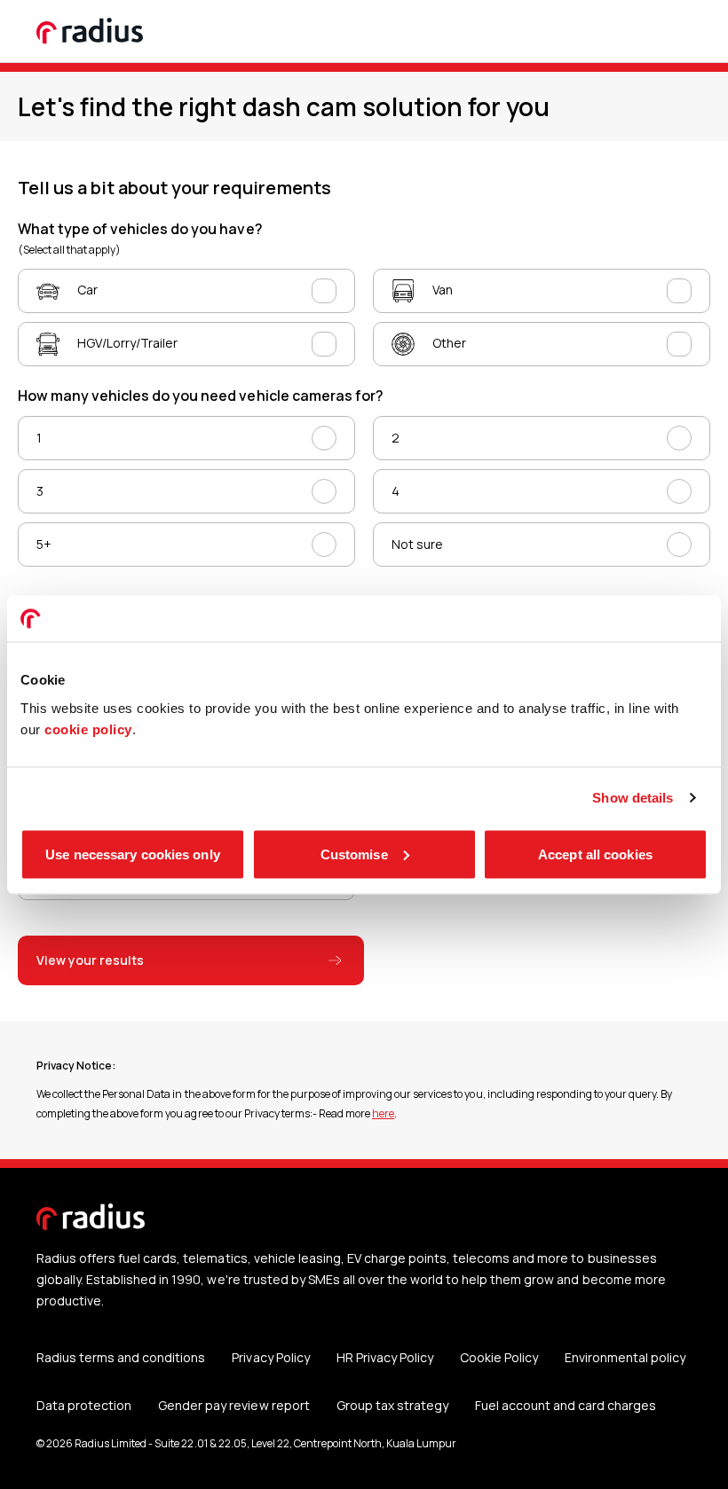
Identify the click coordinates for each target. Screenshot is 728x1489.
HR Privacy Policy (384, 1357)
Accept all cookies (595, 853)
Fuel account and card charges (565, 1405)
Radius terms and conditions (120, 1357)
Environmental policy (625, 1357)
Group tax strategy (392, 1405)
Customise (354, 853)
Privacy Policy (270, 1357)
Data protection (83, 1405)
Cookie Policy (499, 1357)
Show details (632, 797)
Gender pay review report (233, 1405)
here (383, 1113)
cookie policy (88, 728)
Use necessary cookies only (132, 853)
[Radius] (90, 31)
